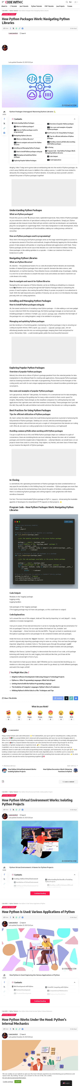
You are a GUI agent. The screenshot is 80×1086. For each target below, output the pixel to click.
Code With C (14, 2)
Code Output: (54, 156)
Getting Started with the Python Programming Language (31, 684)
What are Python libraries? (25, 139)
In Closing (50, 147)
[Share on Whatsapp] (16, 28)
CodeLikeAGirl (13, 33)
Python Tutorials (9, 14)
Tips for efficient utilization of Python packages (60, 137)
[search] (66, 2)
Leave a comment (69, 781)
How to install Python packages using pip (29, 151)
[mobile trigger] (3, 2)
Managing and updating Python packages (25, 156)
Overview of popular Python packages (62, 124)
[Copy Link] (19, 28)
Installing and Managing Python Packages (27, 148)
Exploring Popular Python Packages (25, 160)
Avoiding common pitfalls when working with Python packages (61, 143)
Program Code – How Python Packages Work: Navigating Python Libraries (60, 152)
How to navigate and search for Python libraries (27, 143)
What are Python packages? (25, 126)
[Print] (22, 28)
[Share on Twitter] (13, 28)
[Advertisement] (22, 48)
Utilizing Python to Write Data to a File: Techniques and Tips (33, 690)
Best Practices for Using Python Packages (60, 133)
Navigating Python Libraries (23, 135)
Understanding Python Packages (24, 123)
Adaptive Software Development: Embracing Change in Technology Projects (38, 677)
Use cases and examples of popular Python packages (59, 128)
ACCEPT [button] (18, 1081)
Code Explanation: (55, 160)
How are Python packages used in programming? (26, 131)
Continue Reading (40, 893)
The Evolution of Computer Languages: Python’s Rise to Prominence (36, 687)
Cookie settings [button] (8, 1082)
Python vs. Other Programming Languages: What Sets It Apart (33, 680)
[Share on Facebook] (10, 28)
